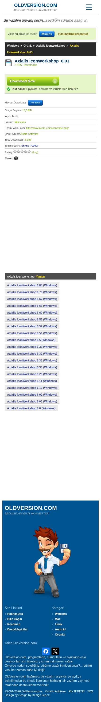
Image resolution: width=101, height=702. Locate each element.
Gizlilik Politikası (55, 691)
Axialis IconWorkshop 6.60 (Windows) (32, 312)
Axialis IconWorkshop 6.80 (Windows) (32, 285)
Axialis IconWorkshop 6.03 (42, 61)
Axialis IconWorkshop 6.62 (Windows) (32, 299)
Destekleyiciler (17, 629)
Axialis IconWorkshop (50, 45)
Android (60, 629)
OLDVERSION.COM (35, 5)
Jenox (46, 695)
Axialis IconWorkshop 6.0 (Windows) (31, 408)
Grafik (27, 45)
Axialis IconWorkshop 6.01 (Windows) (32, 401)
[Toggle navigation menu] (89, 7)
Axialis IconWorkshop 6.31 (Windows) (32, 360)
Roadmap (13, 624)
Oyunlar (60, 634)
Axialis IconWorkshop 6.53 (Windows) (32, 319)
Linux (58, 624)
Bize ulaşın (14, 619)
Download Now (22, 81)
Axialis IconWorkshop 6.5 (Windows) (31, 340)
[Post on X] (16, 158)
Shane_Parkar (29, 145)
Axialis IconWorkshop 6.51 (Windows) (32, 333)
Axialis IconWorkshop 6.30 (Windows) (32, 367)
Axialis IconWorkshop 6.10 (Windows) (32, 388)
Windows (13, 45)
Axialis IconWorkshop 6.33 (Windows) (32, 347)
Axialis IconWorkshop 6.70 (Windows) (32, 292)
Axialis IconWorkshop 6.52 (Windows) (32, 326)
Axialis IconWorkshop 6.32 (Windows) (32, 353)
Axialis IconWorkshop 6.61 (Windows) (32, 306)
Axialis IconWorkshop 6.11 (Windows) (32, 381)
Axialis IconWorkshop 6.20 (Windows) (32, 374)
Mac (58, 619)
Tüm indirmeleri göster (73, 34)
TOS (90, 691)
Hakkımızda (15, 614)
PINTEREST (77, 691)
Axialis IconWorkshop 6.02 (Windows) (32, 394)
